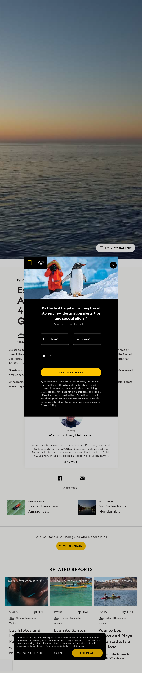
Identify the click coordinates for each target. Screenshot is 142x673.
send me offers (71, 372)
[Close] (113, 265)
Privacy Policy (48, 405)
